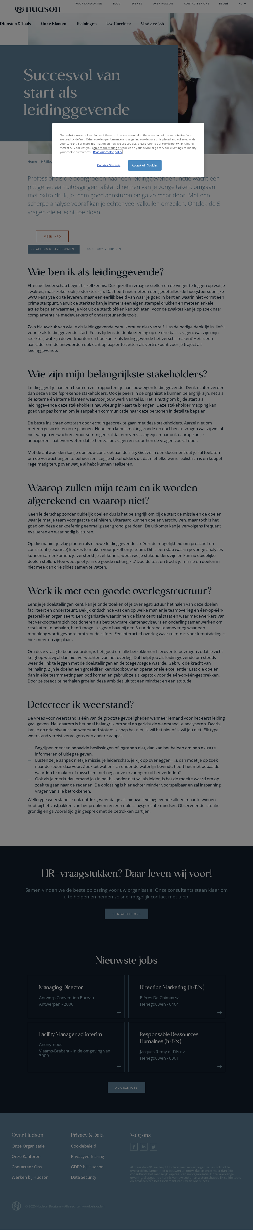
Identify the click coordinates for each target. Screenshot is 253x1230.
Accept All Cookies (145, 165)
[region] (128, 150)
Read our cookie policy (107, 152)
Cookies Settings (108, 165)
